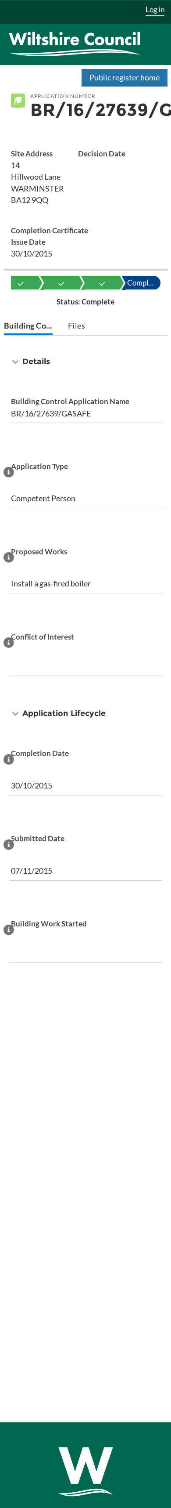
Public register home (124, 77)
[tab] (28, 326)
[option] (20, 283)
